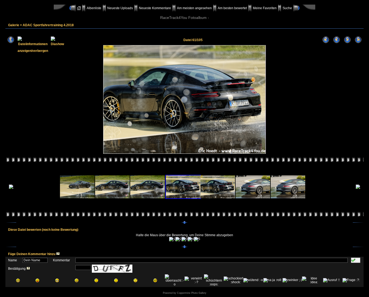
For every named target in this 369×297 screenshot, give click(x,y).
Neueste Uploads (120, 8)
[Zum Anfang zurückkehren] (325, 39)
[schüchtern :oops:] (214, 280)
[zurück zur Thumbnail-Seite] (10, 39)
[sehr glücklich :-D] (57, 280)
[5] (197, 239)
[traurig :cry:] (135, 280)
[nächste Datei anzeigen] (347, 39)
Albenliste (94, 8)
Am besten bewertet (232, 8)
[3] (185, 239)
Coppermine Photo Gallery (191, 293)
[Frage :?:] (351, 280)
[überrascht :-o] (175, 280)
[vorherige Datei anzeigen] (336, 39)
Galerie (13, 25)
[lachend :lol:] (18, 280)
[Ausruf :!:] (331, 280)
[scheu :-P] (37, 280)
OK (358, 260)
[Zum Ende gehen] (358, 39)
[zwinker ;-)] (292, 280)
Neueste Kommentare (155, 8)
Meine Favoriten (265, 8)
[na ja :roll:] (272, 280)
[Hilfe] (58, 254)
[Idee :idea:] (312, 280)
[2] (178, 239)
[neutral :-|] (96, 280)
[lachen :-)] (77, 280)
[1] (172, 239)
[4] (191, 239)
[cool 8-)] (155, 280)
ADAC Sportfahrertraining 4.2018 (48, 25)
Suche (287, 8)
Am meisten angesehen (194, 8)
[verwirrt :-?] (194, 280)
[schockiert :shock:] (233, 280)
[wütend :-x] (253, 280)
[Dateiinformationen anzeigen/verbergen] (32, 39)
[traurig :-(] (116, 280)
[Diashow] (57, 39)
